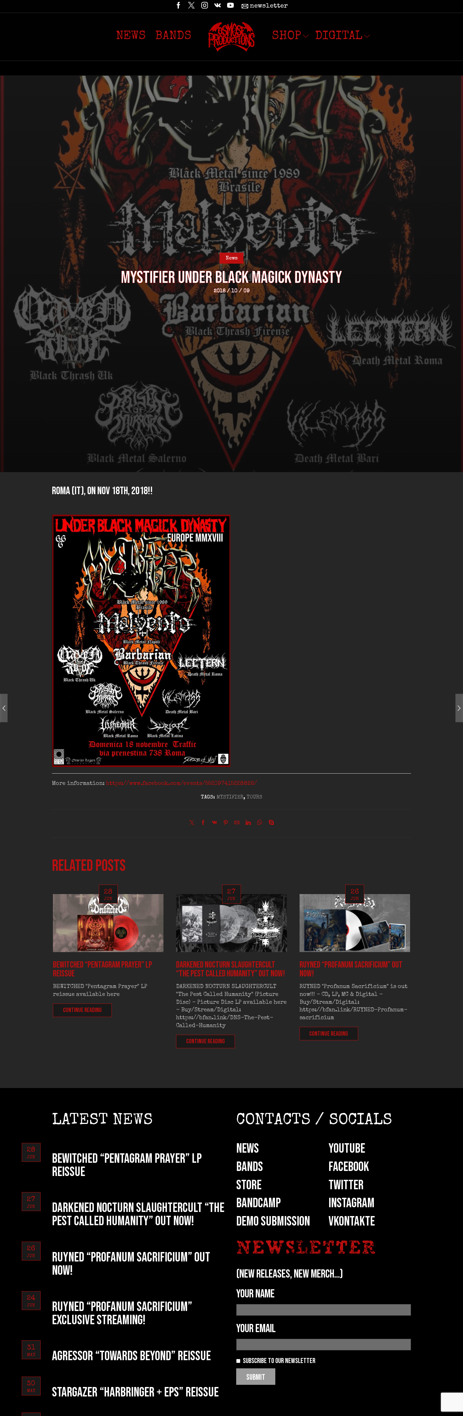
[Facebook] (178, 6)
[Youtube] (230, 6)
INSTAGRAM (351, 1203)
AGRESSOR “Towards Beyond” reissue (131, 1356)
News (131, 37)
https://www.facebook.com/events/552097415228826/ (181, 784)
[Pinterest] (225, 823)
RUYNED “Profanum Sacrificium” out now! (351, 969)
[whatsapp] (260, 823)
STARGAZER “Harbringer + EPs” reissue (135, 1392)
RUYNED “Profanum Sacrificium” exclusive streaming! (122, 1313)
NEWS (247, 1149)
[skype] (270, 823)
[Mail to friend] (237, 823)
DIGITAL (339, 37)
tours (254, 797)
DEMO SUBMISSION (273, 1222)
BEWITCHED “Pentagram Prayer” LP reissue (102, 969)
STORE (248, 1185)
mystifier (229, 797)
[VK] (217, 6)
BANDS (249, 1167)
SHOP (286, 37)
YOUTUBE (347, 1149)
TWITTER (346, 1185)
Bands (173, 37)
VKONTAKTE (352, 1222)
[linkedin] (248, 823)
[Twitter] (191, 6)
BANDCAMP (258, 1203)
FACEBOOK (349, 1167)
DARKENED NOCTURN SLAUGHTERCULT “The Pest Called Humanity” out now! (230, 969)
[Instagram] (204, 6)
